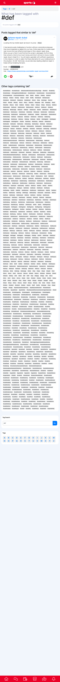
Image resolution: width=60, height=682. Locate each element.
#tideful (14, 375)
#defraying (6, 259)
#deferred (26, 171)
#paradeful (14, 349)
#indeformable (23, 306)
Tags (5, 9)
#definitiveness (30, 202)
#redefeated (44, 358)
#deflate (22, 209)
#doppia (40, 280)
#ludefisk (47, 306)
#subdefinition (42, 373)
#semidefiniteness (34, 370)
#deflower (11, 228)
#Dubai (39, 43)
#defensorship (38, 164)
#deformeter (30, 249)
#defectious (14, 138)
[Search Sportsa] (4, 2)
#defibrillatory (6, 183)
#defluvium (19, 230)
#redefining (20, 363)
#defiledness (25, 190)
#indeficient (42, 299)
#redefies (40, 361)
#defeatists (13, 131)
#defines (39, 195)
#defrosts (5, 263)
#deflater (34, 209)
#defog (50, 233)
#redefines (13, 363)
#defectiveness (38, 138)
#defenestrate (32, 154)
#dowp (29, 282)
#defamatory (6, 116)
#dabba (37, 95)
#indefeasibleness (26, 294)
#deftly (38, 263)
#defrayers (53, 256)
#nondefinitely (15, 335)
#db (43, 102)
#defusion (30, 268)
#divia (13, 278)
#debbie (21, 105)
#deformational (15, 247)
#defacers (43, 107)
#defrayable (19, 256)
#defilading (6, 190)
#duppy (10, 287)
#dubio (28, 285)
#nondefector (45, 318)
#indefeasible (16, 294)
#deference (13, 166)
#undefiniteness (41, 401)
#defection (43, 135)
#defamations (52, 114)
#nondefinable (17, 332)
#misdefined (44, 309)
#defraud (52, 252)
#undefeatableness (50, 380)
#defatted (27, 121)
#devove (19, 273)
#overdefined (6, 349)
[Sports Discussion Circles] (15, 679)
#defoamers (6, 233)
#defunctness (50, 266)
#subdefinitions (51, 373)
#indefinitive (16, 304)
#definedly (12, 195)
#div (47, 275)
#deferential (44, 166)
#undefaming (40, 377)
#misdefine (36, 309)
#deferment (39, 169)
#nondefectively (25, 318)
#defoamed (45, 230)
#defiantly (31, 178)
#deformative (33, 247)
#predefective (44, 349)
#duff (33, 285)
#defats (22, 121)
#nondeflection (7, 339)
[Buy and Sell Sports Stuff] (34, 678)
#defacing (5, 109)
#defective (21, 138)
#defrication (34, 259)
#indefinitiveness (34, 304)
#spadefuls (34, 373)
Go (55, 423)
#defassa (32, 119)
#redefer (20, 361)
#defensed (40, 157)
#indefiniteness (7, 304)
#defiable (51, 176)
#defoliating (35, 237)
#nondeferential (25, 325)
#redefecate (13, 361)
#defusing (24, 268)
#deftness (44, 263)
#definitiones (30, 199)
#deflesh (35, 218)
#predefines (28, 354)
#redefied (34, 361)
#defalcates (52, 112)
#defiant (24, 178)
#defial (5, 178)
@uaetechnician (15, 67)
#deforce (20, 240)
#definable (40, 192)
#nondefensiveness (37, 323)
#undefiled (30, 396)
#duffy (38, 285)
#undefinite (24, 401)
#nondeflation (27, 337)
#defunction (12, 266)
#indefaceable (7, 292)
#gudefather (22, 290)
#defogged (6, 235)
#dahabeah (38, 97)
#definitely (48, 197)
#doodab (14, 280)
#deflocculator (44, 223)
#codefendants (40, 93)
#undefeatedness (33, 382)
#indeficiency (34, 299)
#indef (54, 290)
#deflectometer (7, 218)
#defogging (27, 235)
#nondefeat (38, 316)
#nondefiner (42, 332)
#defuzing (5, 271)
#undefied (14, 396)
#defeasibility (30, 126)
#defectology (39, 140)
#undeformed (34, 406)
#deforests (14, 245)
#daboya (5, 97)
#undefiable (14, 394)
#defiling (18, 192)
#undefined (49, 399)
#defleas (19, 214)
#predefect (36, 349)
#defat (38, 119)
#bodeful (45, 90)
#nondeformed (46, 339)
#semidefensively (37, 368)
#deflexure (44, 221)
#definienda (46, 195)
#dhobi (54, 273)
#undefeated (15, 382)
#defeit (5, 145)
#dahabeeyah (46, 97)
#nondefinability (7, 332)
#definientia (22, 197)
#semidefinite (15, 370)
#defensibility (6, 161)
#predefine (13, 354)
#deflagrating (38, 207)
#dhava (37, 273)
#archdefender (16, 90)
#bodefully (52, 90)
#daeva (22, 97)
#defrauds (5, 256)
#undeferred (6, 394)
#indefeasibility (7, 294)
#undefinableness (25, 399)
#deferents (32, 169)
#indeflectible (6, 306)
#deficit (27, 185)
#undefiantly (37, 394)
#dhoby (11, 275)
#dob (28, 278)
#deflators (42, 211)
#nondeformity (17, 342)
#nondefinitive (43, 335)
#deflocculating (25, 223)
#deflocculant (52, 221)
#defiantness (38, 178)
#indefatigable (26, 292)
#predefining (36, 354)
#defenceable (38, 147)
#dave (20, 102)
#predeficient (39, 351)
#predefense (14, 351)
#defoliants (6, 237)
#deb (16, 105)
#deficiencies (47, 183)
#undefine (42, 399)
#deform (20, 245)
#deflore (37, 226)
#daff (27, 97)
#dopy (51, 280)
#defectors (6, 142)
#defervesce (43, 173)
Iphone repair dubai (17, 37)
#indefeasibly (35, 294)
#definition (14, 199)
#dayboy (31, 102)
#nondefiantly (23, 328)
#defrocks (13, 261)
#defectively (29, 138)
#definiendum (6, 197)
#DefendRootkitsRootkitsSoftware (11, 154)
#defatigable (45, 119)
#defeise (51, 142)
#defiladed (39, 188)
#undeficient (45, 394)
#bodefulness (6, 93)
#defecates (13, 133)
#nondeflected (47, 337)
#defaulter (13, 124)
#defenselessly (7, 159)
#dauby (16, 102)
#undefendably (7, 387)
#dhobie (5, 275)
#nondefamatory (17, 313)
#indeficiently (50, 299)
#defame (13, 116)
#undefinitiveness (17, 403)
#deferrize (14, 173)
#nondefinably (26, 332)
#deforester (51, 242)
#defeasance (6, 126)
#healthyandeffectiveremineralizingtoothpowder (39, 290)
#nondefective (16, 318)
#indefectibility (7, 297)
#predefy (30, 356)
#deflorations (30, 226)
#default (41, 121)
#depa (38, 271)
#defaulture (49, 124)
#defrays (20, 259)
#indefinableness (24, 301)
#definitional (22, 199)
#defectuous (36, 142)
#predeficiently (48, 351)
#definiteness (6, 199)
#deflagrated (22, 207)
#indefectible (16, 297)
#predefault (22, 349)
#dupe (53, 285)
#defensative (25, 157)
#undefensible (7, 389)
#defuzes (49, 268)
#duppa (5, 287)
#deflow (5, 228)
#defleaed (5, 214)
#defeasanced (15, 126)
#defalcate (36, 112)
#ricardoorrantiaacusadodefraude (19, 365)
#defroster (33, 261)
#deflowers (52, 228)
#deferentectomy (35, 166)
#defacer (37, 107)
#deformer (15, 249)
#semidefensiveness (48, 368)
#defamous (14, 119)
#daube (10, 102)
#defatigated (6, 121)
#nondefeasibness (29, 316)
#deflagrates (30, 207)
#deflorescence (45, 226)
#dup (49, 285)
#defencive (33, 150)
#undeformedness (43, 406)
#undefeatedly (24, 382)
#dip (32, 275)
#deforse (27, 252)
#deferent (27, 166)
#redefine (47, 361)
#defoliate (13, 237)
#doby (54, 278)
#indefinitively (24, 304)
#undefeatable (40, 380)
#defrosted (26, 261)
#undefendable (35, 384)
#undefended (24, 387)
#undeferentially (27, 392)
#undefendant (16, 387)
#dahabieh (13, 100)
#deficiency (6, 185)
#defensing (40, 161)
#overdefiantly (36, 347)
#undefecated (43, 382)
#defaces (50, 107)
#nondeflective (16, 339)
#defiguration (12, 188)
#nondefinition (34, 335)
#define (54, 192)
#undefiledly (37, 396)
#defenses (49, 159)
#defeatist (5, 131)
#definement (20, 195)
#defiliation (12, 192)
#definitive (14, 202)
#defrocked (48, 259)
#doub (4, 282)
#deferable (6, 166)
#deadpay (47, 102)
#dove (14, 282)
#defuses (17, 268)
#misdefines (52, 309)
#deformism (45, 249)
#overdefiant (27, 347)
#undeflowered (16, 406)
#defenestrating (7, 157)
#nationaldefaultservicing (43, 311)
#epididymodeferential (35, 287)
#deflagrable (6, 207)
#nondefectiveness (36, 318)
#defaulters (20, 124)
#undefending (33, 387)
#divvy (18, 278)
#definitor (21, 204)
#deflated (28, 209)
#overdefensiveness (45, 344)
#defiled (18, 190)
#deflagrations (7, 209)
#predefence (52, 349)
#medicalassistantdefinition (25, 309)
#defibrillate (6, 180)
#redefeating (52, 358)
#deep (43, 105)
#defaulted (6, 124)
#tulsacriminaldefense (36, 375)
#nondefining (50, 332)
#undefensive (35, 389)
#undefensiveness (7, 392)
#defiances (18, 178)
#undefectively (15, 384)
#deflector (15, 218)
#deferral (13, 171)
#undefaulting (15, 380)
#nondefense (16, 320)
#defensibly (33, 161)
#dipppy (37, 275)
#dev (53, 271)
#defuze (37, 268)
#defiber (52, 178)
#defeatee (25, 128)
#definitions (38, 199)
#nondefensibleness (46, 320)
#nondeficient (16, 330)
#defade (26, 109)
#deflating (47, 209)
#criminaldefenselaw (19, 95)
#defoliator (6, 240)
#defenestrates (50, 154)
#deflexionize (36, 221)
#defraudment (46, 254)
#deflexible (15, 221)
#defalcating (6, 114)
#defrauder (22, 254)
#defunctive (42, 266)
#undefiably (22, 394)
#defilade (32, 188)
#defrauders (30, 254)
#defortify (33, 252)
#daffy (32, 97)
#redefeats (6, 361)
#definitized (6, 204)
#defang (27, 119)
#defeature (34, 131)
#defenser (42, 159)
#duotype (43, 285)
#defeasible (38, 126)
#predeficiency (31, 351)
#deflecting (47, 214)
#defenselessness (17, 159)
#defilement (33, 190)
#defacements (30, 107)
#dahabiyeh (27, 100)
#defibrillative (40, 180)
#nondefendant (7, 320)
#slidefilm (5, 373)
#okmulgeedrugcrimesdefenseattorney (40, 342)
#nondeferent (15, 325)
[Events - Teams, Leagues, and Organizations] (25, 678)
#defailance (45, 109)
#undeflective (6, 406)
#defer (53, 164)
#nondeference (7, 325)
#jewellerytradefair (39, 306)
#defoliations (51, 237)
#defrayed (39, 256)
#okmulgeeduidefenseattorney (11, 344)
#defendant (6, 152)
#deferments (47, 169)
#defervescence (7, 176)
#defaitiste (29, 112)
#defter (20, 263)
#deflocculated (16, 223)
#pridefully (50, 356)
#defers (36, 173)
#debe (32, 105)
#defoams (21, 233)
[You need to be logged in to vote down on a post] (11, 76)
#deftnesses (52, 263)
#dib (16, 275)
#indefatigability (16, 292)
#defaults (42, 124)
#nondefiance (6, 328)
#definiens (14, 197)
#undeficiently (7, 396)
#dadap (17, 97)
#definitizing (14, 204)
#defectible (28, 135)
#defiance (11, 178)
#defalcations (22, 114)
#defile (12, 190)
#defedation (44, 142)
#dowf (24, 282)
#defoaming (14, 233)
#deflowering (34, 228)
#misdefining (6, 311)
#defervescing (25, 176)
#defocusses (35, 233)
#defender (28, 152)
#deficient (13, 185)
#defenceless (47, 147)
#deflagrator (15, 209)
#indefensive (26, 299)
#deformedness (7, 249)
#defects (22, 142)
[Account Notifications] (53, 678)
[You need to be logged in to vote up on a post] (5, 76)
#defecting (35, 135)
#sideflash (50, 370)
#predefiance (22, 351)
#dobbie (33, 278)
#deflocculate (6, 223)
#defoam (38, 230)
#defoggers (20, 235)
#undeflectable (37, 403)
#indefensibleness (7, 299)
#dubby (23, 285)
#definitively (21, 202)
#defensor (30, 164)
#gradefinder (14, 290)
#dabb (32, 95)
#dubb (53, 282)
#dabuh (11, 97)
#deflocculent (6, 226)
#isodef (30, 306)
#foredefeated (46, 287)
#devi (14, 273)
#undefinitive (50, 401)
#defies (5, 188)
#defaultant (48, 121)
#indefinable (15, 301)
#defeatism (53, 128)
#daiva (34, 100)
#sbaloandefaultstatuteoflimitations (12, 368)
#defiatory (46, 178)
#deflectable (32, 214)
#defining (29, 197)
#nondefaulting (27, 313)
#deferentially (16, 169)
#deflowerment (44, 228)
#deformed (41, 247)
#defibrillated (14, 180)
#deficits (33, 185)
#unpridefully (51, 408)
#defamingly (6, 119)
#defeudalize (39, 176)
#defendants (14, 152)
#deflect (25, 214)
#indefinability (7, 301)
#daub (4, 102)
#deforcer (49, 240)
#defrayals (32, 256)
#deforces (5, 242)
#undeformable (25, 406)
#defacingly (13, 109)
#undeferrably (45, 392)
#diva (50, 275)
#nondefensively (26, 323)
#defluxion (32, 230)
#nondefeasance (36, 313)
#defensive (6, 164)
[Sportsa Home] (6, 678)
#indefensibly (17, 299)
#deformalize (44, 245)
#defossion (40, 252)
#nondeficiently (25, 330)
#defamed (20, 116)
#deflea (49, 211)
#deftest (33, 263)
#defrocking (6, 261)
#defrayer (46, 256)
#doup (9, 282)
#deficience (40, 183)
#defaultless (35, 124)
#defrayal (25, 256)
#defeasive (6, 128)
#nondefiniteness (24, 335)
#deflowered (19, 228)
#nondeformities (7, 342)
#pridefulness (6, 358)
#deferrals (19, 171)
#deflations (29, 211)
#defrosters (41, 261)
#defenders (36, 152)
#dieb (20, 275)
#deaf (53, 102)
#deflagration (47, 207)
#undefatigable (50, 377)
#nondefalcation (7, 313)
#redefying (6, 365)
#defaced (13, 107)
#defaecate (33, 109)
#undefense (41, 387)
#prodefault (15, 358)
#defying (17, 271)
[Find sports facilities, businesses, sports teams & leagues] (44, 678)
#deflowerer (27, 228)
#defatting (34, 121)
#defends (24, 154)
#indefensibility (41, 297)
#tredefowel (26, 375)
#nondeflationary (37, 337)
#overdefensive (24, 344)
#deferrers (39, 171)
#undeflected (46, 403)
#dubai (48, 282)
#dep (34, 271)
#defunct (5, 266)
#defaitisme (22, 112)
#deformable (36, 245)
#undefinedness (16, 401)
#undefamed (32, 377)
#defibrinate (15, 183)
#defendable (47, 150)
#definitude (29, 204)
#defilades (47, 188)
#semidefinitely (24, 370)
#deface (54, 105)
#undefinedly (6, 401)
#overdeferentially (18, 347)
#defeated (18, 128)
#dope (29, 280)
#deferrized (22, 173)
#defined (5, 195)
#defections (6, 138)
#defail (39, 109)
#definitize (47, 202)
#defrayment (13, 259)
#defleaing (13, 214)
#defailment (6, 112)
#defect (43, 133)
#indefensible (50, 297)
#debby (27, 105)
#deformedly (49, 247)
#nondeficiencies (42, 328)
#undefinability (7, 399)
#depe (43, 271)
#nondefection (7, 318)
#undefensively (45, 389)
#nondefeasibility (46, 313)
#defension (47, 161)
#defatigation (14, 121)
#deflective (50, 216)
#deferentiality (7, 169)
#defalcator (31, 114)
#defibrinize (32, 183)
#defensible (15, 161)
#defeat (12, 128)
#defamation (44, 114)
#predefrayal (23, 356)
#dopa (24, 280)
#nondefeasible (7, 316)
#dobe (44, 278)
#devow (25, 273)
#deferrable (6, 171)
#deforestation (35, 242)
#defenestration (17, 157)
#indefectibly (24, 297)
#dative (50, 100)
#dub (43, 282)
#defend (40, 150)
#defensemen (35, 159)
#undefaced (6, 377)
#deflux (26, 230)
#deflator (36, 211)
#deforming (38, 249)
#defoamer (52, 230)
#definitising (6, 202)
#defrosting (48, 261)
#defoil (39, 235)
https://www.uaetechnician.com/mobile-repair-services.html (27, 71)
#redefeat (36, 358)
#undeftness (35, 408)
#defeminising (38, 145)
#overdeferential (7, 347)
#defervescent (16, 176)
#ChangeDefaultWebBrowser (19, 93)
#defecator (36, 133)
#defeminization (48, 145)
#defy (11, 271)
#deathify (5, 105)
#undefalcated (14, 377)
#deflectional (14, 216)
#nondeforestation (26, 339)
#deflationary (13, 211)
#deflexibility (6, 221)
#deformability (28, 245)
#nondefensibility (25, 320)
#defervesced (51, 173)
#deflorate (14, 226)
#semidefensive (27, 368)
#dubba (5, 285)
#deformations (24, 247)
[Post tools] (54, 37)
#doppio (46, 280)
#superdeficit (6, 375)
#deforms (20, 252)
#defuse (5, 268)
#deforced (27, 240)
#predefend (6, 351)
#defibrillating (23, 180)
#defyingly (23, 271)
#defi (45, 176)
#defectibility (20, 135)
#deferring (46, 171)
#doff (4, 280)
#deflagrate (14, 207)
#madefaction (6, 309)
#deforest (27, 242)
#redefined (6, 363)
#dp (40, 282)
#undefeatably (7, 382)
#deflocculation (35, 223)
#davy (25, 102)
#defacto (20, 109)
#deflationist (21, 211)
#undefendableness (46, 384)
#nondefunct (25, 342)
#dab (27, 95)
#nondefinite (6, 335)
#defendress (51, 152)
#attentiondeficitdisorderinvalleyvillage (31, 90)
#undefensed (49, 387)
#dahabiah (6, 100)
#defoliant (52, 235)
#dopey (34, 280)
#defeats (27, 131)
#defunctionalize (33, 266)
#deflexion (29, 221)
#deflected (40, 214)
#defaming (47, 116)
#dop (20, 280)
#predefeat (29, 349)
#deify (29, 271)
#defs (11, 263)
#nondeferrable (45, 325)
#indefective (32, 297)
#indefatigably (46, 292)
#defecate (48, 131)
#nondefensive (16, 323)
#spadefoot (20, 373)
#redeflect (44, 363)
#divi (9, 278)
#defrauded (15, 254)
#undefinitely (32, 401)
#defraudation (6, 254)
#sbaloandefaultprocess (35, 365)
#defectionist (50, 135)
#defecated (6, 133)
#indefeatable (44, 294)
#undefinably (35, 399)
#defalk (37, 114)
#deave (12, 105)
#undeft (22, 408)
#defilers (53, 190)
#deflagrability (46, 204)
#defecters (12, 135)
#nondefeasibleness (18, 316)
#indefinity (51, 304)
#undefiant (29, 394)
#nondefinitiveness (18, 337)
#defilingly (25, 192)
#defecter (5, 135)
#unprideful (43, 408)
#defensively (13, 164)
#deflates (41, 209)
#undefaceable (48, 375)
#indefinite (41, 301)
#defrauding (38, 254)
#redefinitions (36, 363)
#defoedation (43, 233)
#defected (49, 133)
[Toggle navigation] (55, 2)
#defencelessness (17, 150)
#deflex (41, 218)
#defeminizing (23, 147)
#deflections (42, 216)
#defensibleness (24, 161)
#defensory (47, 164)
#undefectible (52, 382)
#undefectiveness (25, 384)
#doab (23, 278)
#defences (26, 150)
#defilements (41, 190)
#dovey (20, 282)
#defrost (20, 261)
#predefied (6, 354)
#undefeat (31, 380)
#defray (12, 256)
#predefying (37, 356)
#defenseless (47, 157)
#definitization (39, 202)
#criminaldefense (7, 95)
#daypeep (37, 102)
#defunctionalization (22, 266)
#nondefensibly (7, 323)
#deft (15, 263)
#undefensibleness (17, 389)
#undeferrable (36, 392)
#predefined (21, 354)
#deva (4, 273)
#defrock (41, 259)
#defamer (26, 116)
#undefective (6, 384)
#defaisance (14, 112)
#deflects (29, 218)
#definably (47, 192)
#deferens (20, 166)
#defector (46, 140)
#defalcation (14, 114)
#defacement (21, 107)
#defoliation (43, 237)
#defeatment (20, 131)
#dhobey (48, 273)
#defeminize (6, 147)
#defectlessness (30, 140)
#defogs (34, 235)
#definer (27, 195)
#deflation (5, 211)
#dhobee (42, 273)
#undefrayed (15, 408)
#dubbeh (17, 285)
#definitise (45, 199)
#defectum (28, 142)
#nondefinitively (7, 337)
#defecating (21, 133)
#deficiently (21, 185)
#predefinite (44, 354)
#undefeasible (24, 380)
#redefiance (27, 361)
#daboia (48, 95)
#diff (28, 275)
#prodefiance (22, 358)
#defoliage (45, 235)
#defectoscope (14, 142)
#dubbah (11, 285)
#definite (41, 197)
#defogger (13, 235)
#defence (31, 147)
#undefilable (22, 396)
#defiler (48, 190)
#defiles (5, 192)
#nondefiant (15, 328)
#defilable (26, 188)
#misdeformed (15, 311)
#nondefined (34, 332)
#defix (39, 204)
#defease (22, 126)
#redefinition (28, 363)
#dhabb (31, 273)
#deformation (6, 247)
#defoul (47, 252)
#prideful (44, 356)
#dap (38, 100)
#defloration (22, 226)
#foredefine (6, 290)
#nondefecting (46, 316)
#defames (40, 116)
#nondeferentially (35, 325)
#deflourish (53, 226)
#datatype (44, 100)
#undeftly (28, 408)
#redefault (30, 358)
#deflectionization (23, 216)
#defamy (21, 119)
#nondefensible (35, 320)
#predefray (15, 356)
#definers (32, 195)
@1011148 (11, 39)
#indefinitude (43, 304)
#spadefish (12, 373)
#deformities (6, 252)
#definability (33, 192)
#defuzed (43, 268)
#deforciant (13, 242)
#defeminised (29, 145)
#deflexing (22, 221)
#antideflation (6, 90)
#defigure (19, 188)
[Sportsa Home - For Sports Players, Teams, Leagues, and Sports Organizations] (29, 2)
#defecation (29, 133)
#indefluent (15, 306)
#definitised (53, 199)
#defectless (22, 140)
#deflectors (22, 218)
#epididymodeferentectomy (21, 287)
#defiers (50, 185)
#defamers (33, 116)
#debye (38, 105)
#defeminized (14, 147)
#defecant (41, 131)
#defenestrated (41, 154)
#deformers (22, 249)
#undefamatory (24, 377)
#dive (4, 278)
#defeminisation (13, 145)
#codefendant (31, 93)
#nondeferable (47, 323)
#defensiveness (23, 164)
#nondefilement (35, 330)
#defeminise (21, 145)
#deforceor (43, 240)
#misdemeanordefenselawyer (27, 311)
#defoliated (20, 237)
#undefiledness (46, 396)
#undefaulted (6, 380)
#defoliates (28, 237)
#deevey (48, 105)
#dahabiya (20, 100)
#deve (9, 273)
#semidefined (6, 370)
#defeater (32, 128)
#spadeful (27, 373)
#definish (35, 197)
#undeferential (18, 392)
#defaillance (53, 109)
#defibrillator (49, 180)
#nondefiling (44, 330)
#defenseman (26, 159)
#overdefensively (34, 344)
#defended (21, 152)
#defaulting (28, 124)
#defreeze (27, 259)
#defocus (27, 233)
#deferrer (33, 171)
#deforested (43, 242)
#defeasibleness (47, 126)
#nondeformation (37, 339)
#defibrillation (32, 180)
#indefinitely (49, 301)
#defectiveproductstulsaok (10, 140)
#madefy (14, 309)
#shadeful (43, 370)
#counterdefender (50, 93)
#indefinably (34, 301)
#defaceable (6, 107)
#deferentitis (24, 169)
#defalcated (44, 112)
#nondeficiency (7, 330)
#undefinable (16, 399)
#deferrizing (29, 173)
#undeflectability (27, 403)
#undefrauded (6, 408)
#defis (34, 204)
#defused (11, 268)
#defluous (12, 230)
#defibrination (23, 183)
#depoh (48, 271)
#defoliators (13, 240)
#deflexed (47, 218)
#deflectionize (33, 216)
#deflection (6, 216)
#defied (39, 185)
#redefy (50, 363)
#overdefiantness (45, 347)
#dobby (39, 278)
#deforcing (20, 242)
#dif (24, 275)
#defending (43, 152)
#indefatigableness (36, 292)
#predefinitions (7, 356)
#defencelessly (7, 150)
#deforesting (6, 245)
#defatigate (53, 119)
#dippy (42, 275)
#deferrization (6, 173)
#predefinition (52, 354)
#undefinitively (7, 403)
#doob (9, 280)
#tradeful (19, 375)
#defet (32, 176)
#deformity (14, 252)
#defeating (46, 128)
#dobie (49, 278)
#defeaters (39, 128)
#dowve (35, 282)
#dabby (43, 95)
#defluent (5, 230)
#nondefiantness (32, 328)
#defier (44, 185)
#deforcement (34, 240)
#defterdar (26, 263)
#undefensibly (27, 389)
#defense (33, 157)
